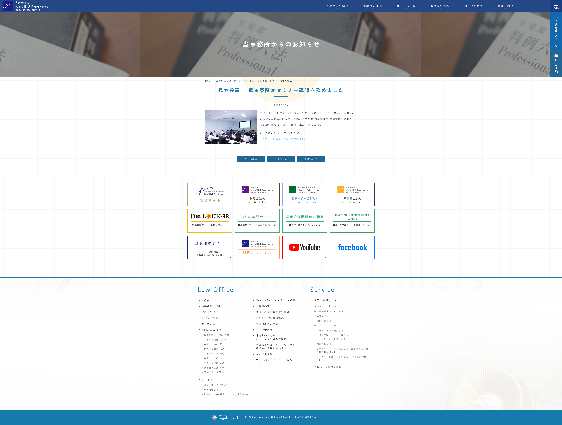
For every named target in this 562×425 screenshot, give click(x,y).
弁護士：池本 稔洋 (214, 363)
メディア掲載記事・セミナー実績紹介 (284, 138)
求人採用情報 (264, 354)
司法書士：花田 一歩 (215, 372)
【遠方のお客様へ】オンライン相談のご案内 (271, 337)
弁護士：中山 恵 (213, 344)
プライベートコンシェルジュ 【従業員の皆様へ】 (341, 358)
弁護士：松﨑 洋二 (214, 358)
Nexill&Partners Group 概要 (276, 300)
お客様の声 (263, 306)
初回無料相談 (473, 5)
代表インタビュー (213, 312)
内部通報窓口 (324, 344)
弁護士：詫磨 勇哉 (214, 368)
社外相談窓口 (324, 321)
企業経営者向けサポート (330, 311)
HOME (208, 81)
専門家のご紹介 (211, 329)
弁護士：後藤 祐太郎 (215, 339)
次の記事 (311, 159)
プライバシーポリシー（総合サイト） (275, 362)
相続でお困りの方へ (327, 300)
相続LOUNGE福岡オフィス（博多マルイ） (228, 394)
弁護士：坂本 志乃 (214, 349)
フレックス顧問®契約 (328, 367)
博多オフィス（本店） (216, 385)
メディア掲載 (210, 318)
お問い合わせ (264, 329)
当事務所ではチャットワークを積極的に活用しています (275, 347)
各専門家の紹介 (337, 5)
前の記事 (251, 159)
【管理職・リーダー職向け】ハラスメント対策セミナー (335, 337)
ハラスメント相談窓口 (331, 330)
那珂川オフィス (212, 389)
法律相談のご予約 (267, 324)
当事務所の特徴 (211, 306)
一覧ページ (281, 159)
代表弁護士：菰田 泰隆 (217, 335)
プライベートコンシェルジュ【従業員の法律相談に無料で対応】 (342, 350)
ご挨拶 (206, 300)
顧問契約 (322, 316)
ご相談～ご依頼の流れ (270, 318)
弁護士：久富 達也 (214, 353)
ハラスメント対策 (326, 325)
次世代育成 (209, 324)
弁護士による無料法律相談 (273, 312)
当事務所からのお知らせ (228, 81)
